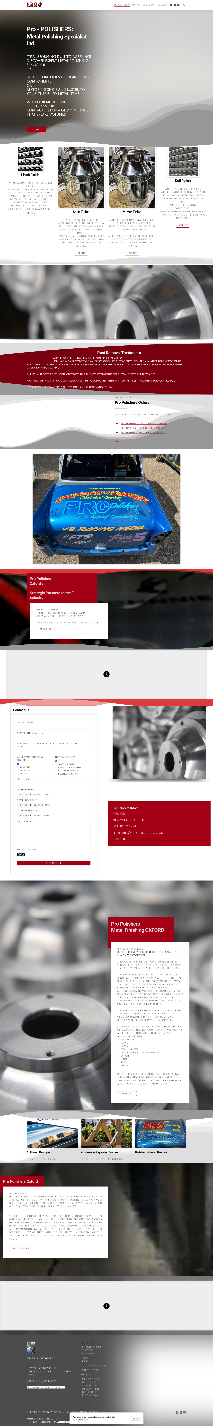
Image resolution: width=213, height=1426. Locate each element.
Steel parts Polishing (69, 770)
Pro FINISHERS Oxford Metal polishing (144, 428)
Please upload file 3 (27, 811)
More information (80, 1420)
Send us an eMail (21, 1248)
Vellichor (63, 1422)
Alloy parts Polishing (69, 767)
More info (30, 213)
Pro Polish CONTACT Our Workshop (143, 432)
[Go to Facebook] (171, 5)
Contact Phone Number (30, 733)
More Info (81, 253)
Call (36, 129)
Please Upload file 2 (27, 800)
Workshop (26, 767)
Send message (53, 863)
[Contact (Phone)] (175, 5)
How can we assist (65, 757)
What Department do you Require (30, 758)
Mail (57, 129)
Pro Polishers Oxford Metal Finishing (144, 423)
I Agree (135, 1418)
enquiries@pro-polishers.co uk (46, 1387)
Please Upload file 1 (26, 789)
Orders (24, 773)
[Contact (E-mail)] (178, 5)
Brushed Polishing (68, 774)
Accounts (25, 770)
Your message (24, 821)
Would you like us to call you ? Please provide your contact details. (49, 745)
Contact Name (25, 722)
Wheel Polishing (66, 764)
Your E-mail (23, 779)
